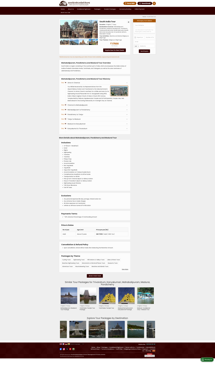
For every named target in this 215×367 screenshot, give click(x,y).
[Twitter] (67, 349)
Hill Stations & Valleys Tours (95, 260)
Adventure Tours (67, 266)
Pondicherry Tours (107, 329)
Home (63, 9)
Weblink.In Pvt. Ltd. (79, 356)
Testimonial (140, 347)
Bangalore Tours (88, 329)
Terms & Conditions (107, 349)
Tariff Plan (119, 349)
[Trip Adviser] (73, 349)
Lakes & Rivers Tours (113, 260)
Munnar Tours (146, 329)
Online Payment (140, 9)
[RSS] (153, 351)
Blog (98, 347)
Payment (145, 349)
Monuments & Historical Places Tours (93, 263)
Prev (62, 300)
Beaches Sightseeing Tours (70, 263)
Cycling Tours (66, 260)
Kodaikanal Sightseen (84, 9)
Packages (97, 9)
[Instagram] (64, 349)
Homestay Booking (125, 9)
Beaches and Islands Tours (100, 266)
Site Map (148, 351)
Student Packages (110, 9)
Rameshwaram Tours (127, 329)
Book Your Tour (95, 276)
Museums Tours (113, 263)
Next (153, 300)
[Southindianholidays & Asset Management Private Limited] (74, 3)
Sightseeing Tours (79, 260)
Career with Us (130, 347)
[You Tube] (70, 349)
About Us (71, 9)
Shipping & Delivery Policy (132, 349)
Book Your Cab (65, 12)
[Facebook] (61, 349)
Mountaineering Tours (82, 266)
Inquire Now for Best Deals (114, 50)
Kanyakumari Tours (69, 329)
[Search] (154, 3)
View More (125, 269)
